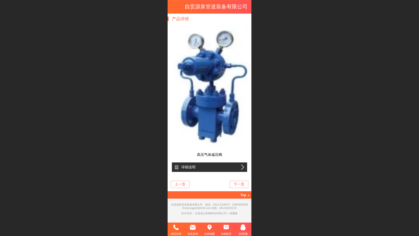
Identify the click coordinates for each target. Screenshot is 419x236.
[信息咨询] (192, 227)
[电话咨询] (176, 227)
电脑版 (234, 213)
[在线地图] (209, 227)
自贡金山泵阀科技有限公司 (211, 213)
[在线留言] (226, 227)
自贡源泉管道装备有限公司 (216, 7)
